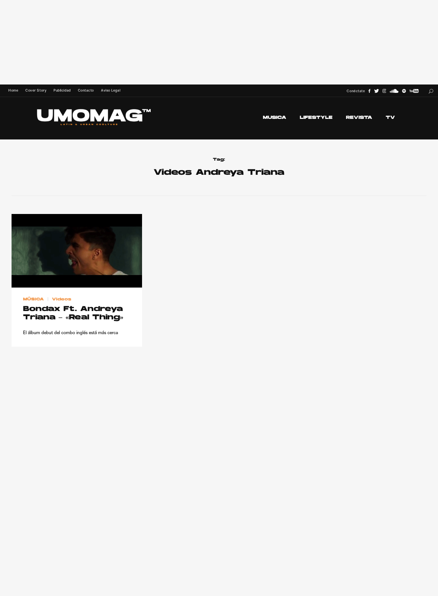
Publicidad (62, 90)
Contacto (86, 90)
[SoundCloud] (394, 91)
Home (13, 90)
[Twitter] (376, 91)
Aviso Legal (110, 90)
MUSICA (274, 118)
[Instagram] (384, 91)
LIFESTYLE (316, 118)
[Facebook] (369, 91)
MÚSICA (33, 299)
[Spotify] (404, 91)
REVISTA (359, 118)
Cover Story (35, 90)
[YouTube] (413, 91)
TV (390, 118)
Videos (61, 299)
